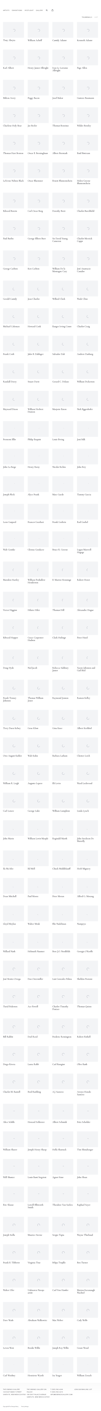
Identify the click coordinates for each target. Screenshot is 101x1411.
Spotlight (29, 10)
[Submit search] (47, 10)
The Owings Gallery (24, 6)
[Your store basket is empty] (52, 10)
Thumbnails (87, 17)
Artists (6, 10)
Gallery (39, 10)
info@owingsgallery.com (61, 1394)
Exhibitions (17, 10)
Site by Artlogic (25, 1406)
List (96, 17)
